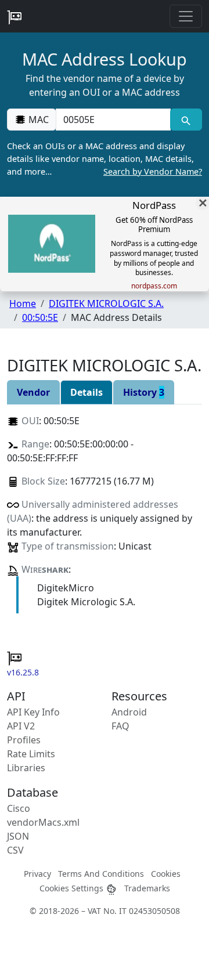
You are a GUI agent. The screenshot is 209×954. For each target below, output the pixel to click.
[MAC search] (186, 120)
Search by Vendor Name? (152, 171)
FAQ (120, 726)
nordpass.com (154, 286)
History (143, 392)
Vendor (33, 392)
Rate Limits (31, 753)
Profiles (24, 739)
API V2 (21, 726)
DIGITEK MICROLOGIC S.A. (106, 303)
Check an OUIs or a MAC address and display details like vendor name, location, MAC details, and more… (104, 158)
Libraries (26, 767)
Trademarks (147, 888)
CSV (15, 850)
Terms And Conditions (101, 873)
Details (86, 392)
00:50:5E (40, 317)
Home (22, 303)
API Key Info (33, 712)
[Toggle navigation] (186, 16)
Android (129, 712)
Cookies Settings (72, 888)
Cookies (166, 873)
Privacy (37, 873)
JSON (18, 836)
